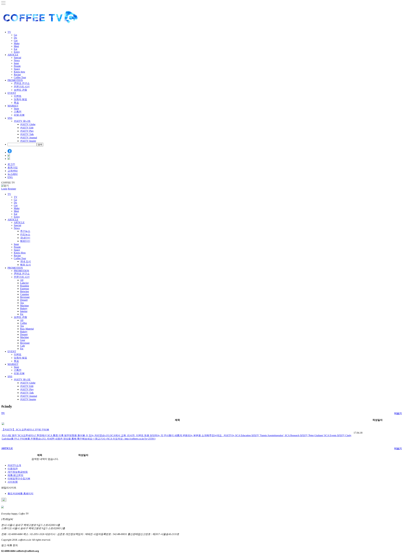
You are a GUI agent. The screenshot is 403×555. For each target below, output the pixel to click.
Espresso (24, 288)
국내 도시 (25, 261)
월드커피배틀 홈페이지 (20, 493)
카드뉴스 (25, 234)
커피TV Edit (26, 127)
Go (15, 35)
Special (17, 57)
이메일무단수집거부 (19, 478)
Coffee (23, 323)
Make (17, 43)
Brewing (24, 291)
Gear (22, 340)
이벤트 (17, 96)
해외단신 (25, 241)
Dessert (24, 300)
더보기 (398, 413)
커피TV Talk (27, 134)
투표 (16, 102)
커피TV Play (27, 131)
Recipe (17, 74)
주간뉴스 (25, 231)
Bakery (23, 308)
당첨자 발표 (20, 99)
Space (17, 69)
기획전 (17, 111)
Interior (23, 311)
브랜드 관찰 (20, 90)
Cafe (22, 345)
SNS (10, 118)
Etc (21, 314)
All (21, 280)
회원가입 (13, 167)
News (17, 60)
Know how (19, 71)
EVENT (12, 93)
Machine (24, 305)
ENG (10, 177)
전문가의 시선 (22, 86)
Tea (22, 302)
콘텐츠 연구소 (22, 83)
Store (16, 108)
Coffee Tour (20, 77)
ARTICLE (13, 54)
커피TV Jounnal (28, 137)
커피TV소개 (14, 465)
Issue (16, 63)
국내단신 (25, 237)
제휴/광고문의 (15, 475)
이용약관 (13, 468)
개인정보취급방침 (18, 472)
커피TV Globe (27, 124)
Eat (15, 49)
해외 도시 (25, 264)
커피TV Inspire (28, 141)
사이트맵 (13, 482)
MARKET (13, 105)
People (17, 66)
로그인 (11, 164)
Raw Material (27, 328)
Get (15, 40)
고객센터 (13, 170)
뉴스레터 (13, 174)
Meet (16, 46)
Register (12, 188)
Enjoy (17, 52)
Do (15, 37)
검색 (40, 144)
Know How (20, 252)
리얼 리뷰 (19, 115)
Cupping (24, 294)
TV (9, 32)
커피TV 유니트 (22, 121)
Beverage (25, 297)
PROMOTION (15, 80)
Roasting (24, 285)
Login (4, 188)
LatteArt (24, 283)
